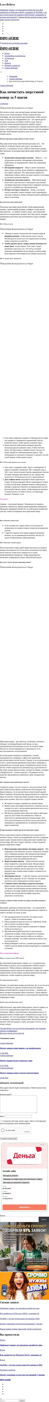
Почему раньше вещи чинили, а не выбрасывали (20, 1048)
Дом (6, 60)
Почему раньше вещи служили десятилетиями (19, 1073)
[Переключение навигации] (1, 46)
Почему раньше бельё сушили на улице (16, 1060)
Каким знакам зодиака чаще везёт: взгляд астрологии (20, 1329)
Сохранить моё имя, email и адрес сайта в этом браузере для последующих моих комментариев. (23, 1122)
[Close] (1, 1398)
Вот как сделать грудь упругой (12, 1033)
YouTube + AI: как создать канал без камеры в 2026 (20, 1318)
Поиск (2, 1215)
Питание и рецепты (12, 65)
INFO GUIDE (9, 38)
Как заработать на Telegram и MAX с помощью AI (19, 1313)
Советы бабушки (11, 68)
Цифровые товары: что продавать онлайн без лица (19, 1308)
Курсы (7, 53)
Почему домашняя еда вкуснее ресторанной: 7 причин (21, 1324)
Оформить (24, 1207)
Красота (8, 63)
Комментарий (6, 1094)
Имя (2, 1116)
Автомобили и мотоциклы (15, 56)
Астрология (9, 58)
